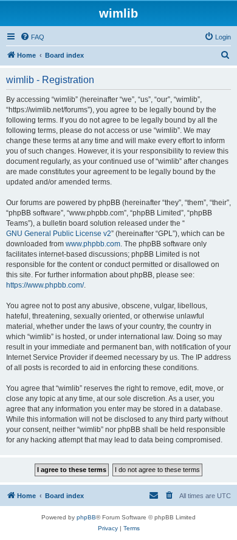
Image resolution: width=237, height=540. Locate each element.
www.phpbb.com (93, 244)
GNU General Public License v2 (58, 233)
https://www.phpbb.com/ (45, 285)
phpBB (86, 517)
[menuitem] (32, 37)
